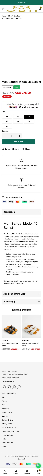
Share (27, 149)
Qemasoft (21, 459)
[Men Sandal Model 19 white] (31, 326)
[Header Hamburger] (3, 8)
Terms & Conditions (9, 427)
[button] (7, 117)
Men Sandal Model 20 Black (10, 345)
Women (4, 401)
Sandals (17, 16)
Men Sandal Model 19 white (30, 345)
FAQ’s (4, 439)
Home (4, 16)
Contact (4, 446)
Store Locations (7, 443)
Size (3, 112)
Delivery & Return (12, 149)
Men (10, 16)
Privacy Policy (7, 424)
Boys (3, 405)
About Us (5, 416)
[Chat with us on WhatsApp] (38, 465)
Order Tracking (7, 435)
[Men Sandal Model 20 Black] (11, 326)
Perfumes (5, 408)
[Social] (4, 387)
